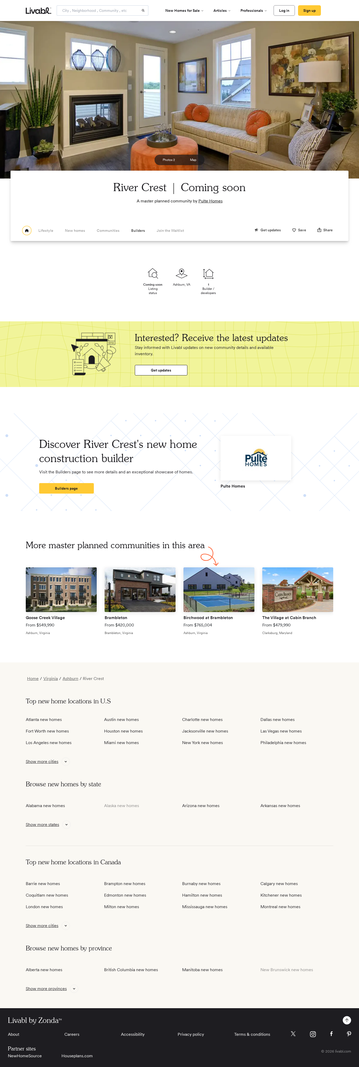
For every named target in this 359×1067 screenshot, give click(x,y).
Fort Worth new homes (47, 731)
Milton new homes (121, 906)
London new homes (44, 906)
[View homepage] (27, 230)
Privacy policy (191, 1034)
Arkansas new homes (280, 805)
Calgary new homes (279, 883)
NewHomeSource (25, 1055)
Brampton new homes (124, 883)
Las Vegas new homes (281, 731)
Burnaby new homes (201, 883)
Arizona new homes (200, 805)
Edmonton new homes (125, 895)
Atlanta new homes (44, 719)
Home (33, 678)
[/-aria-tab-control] (27, 230)
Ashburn (70, 678)
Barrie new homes (43, 883)
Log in (284, 10)
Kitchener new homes (281, 895)
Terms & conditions (252, 1034)
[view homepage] (38, 10)
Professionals (251, 10)
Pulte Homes (210, 200)
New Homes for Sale (182, 10)
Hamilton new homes (202, 895)
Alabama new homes (45, 805)
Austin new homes (121, 719)
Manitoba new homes (202, 969)
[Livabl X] (293, 1033)
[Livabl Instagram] (313, 1034)
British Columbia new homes (131, 969)
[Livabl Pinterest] (349, 1034)
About (13, 1034)
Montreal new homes (280, 906)
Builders (138, 230)
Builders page (66, 488)
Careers (71, 1034)
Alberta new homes (44, 969)
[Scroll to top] (347, 1020)
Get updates (161, 370)
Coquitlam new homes (47, 895)
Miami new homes (121, 742)
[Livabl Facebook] (331, 1033)
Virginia (50, 678)
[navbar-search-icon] (143, 10)
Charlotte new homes (202, 719)
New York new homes (202, 742)
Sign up (309, 10)
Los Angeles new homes (48, 742)
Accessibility (133, 1034)
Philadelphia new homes (283, 742)
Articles (220, 10)
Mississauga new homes (204, 906)
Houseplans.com (77, 1055)
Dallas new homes (277, 719)
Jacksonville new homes (205, 731)
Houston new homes (123, 731)
